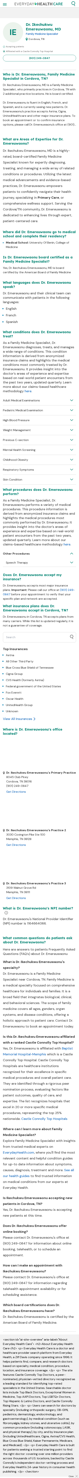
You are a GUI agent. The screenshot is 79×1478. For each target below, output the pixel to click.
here (28, 391)
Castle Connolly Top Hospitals (44, 1119)
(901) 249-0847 (39, 58)
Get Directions (16, 792)
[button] (73, 3)
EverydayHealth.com (18, 1152)
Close (71, 1476)
